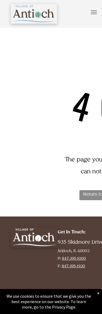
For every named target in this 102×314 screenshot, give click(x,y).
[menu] (93, 12)
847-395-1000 (74, 259)
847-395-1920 (73, 266)
